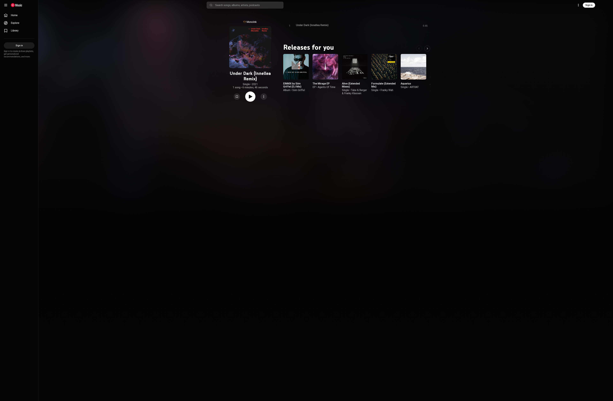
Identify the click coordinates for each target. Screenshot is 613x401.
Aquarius (406, 83)
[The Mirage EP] (325, 66)
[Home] (16, 5)
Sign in (589, 5)
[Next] (427, 48)
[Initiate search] (211, 5)
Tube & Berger (359, 90)
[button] (237, 96)
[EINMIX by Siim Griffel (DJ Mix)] (296, 66)
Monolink (251, 21)
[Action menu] (264, 96)
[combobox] (249, 5)
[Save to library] (237, 96)
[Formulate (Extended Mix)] (384, 66)
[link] (19, 15)
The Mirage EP (321, 83)
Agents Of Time (326, 87)
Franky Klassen (352, 93)
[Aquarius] (413, 66)
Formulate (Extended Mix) (383, 85)
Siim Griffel (298, 90)
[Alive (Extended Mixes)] (354, 66)
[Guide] (6, 5)
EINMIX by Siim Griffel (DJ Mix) (292, 85)
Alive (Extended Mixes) (351, 85)
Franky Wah (386, 90)
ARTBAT (414, 87)
